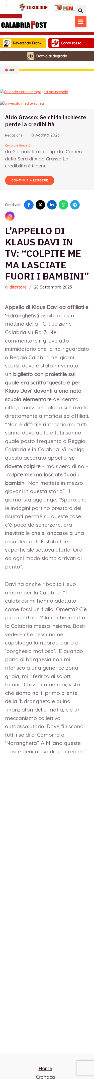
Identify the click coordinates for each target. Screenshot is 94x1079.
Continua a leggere (29, 180)
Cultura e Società (18, 145)
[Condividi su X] (40, 205)
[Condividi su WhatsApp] (63, 205)
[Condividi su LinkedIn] (52, 205)
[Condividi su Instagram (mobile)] (10, 216)
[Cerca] (80, 10)
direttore (18, 286)
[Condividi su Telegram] (75, 205)
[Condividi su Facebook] (29, 205)
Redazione (14, 135)
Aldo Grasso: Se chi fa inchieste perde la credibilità (45, 121)
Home (45, 1068)
